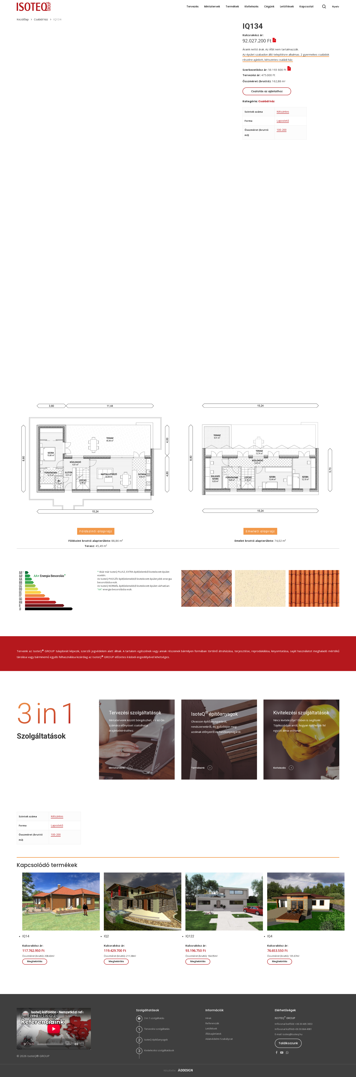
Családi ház (41, 19)
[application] (54, 1029)
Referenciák (212, 1023)
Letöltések (211, 1028)
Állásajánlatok (213, 1033)
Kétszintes (283, 111)
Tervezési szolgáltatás (157, 1029)
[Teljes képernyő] (82, 1044)
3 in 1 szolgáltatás (154, 1018)
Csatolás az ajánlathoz (267, 91)
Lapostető (283, 120)
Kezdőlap (23, 19)
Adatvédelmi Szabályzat (219, 1039)
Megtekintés (34, 961)
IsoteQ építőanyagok (156, 1039)
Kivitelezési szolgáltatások (159, 1050)
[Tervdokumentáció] (278, 75)
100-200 (281, 129)
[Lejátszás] (25, 1044)
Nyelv (335, 6)
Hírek (208, 1018)
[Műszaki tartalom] (273, 40)
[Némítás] (76, 1044)
